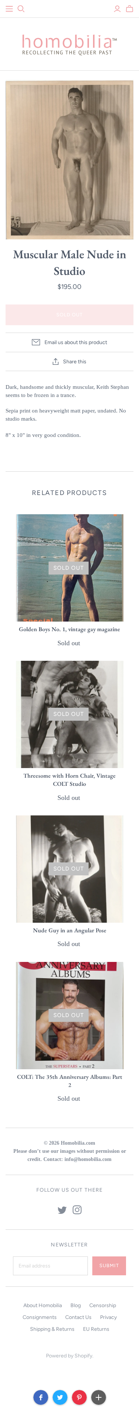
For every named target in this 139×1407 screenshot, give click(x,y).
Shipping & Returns (52, 1329)
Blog (75, 1305)
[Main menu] (9, 9)
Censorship (102, 1305)
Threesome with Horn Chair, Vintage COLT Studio (69, 780)
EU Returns (96, 1329)
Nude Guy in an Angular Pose (69, 930)
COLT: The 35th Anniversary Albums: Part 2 (69, 1081)
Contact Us (78, 1317)
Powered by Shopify (69, 1356)
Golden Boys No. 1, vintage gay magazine (69, 629)
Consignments (40, 1317)
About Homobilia (42, 1305)
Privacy (108, 1317)
